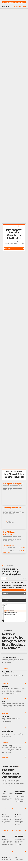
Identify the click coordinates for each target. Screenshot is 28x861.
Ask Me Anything (18, 6)
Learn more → (21, 2)
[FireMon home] (5, 6)
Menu (24, 6)
